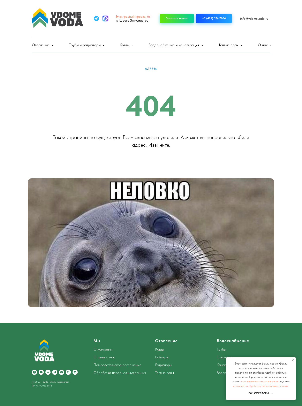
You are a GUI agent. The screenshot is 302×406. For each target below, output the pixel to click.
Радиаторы (163, 365)
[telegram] (54, 372)
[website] (96, 18)
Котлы (125, 45)
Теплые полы (229, 45)
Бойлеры (161, 357)
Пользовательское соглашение (117, 365)
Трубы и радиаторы (85, 45)
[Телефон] (68, 372)
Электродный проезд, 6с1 (134, 16)
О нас (263, 45)
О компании (103, 349)
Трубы (221, 349)
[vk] (48, 372)
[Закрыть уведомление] (293, 360)
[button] (177, 18)
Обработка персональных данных (119, 372)
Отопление (41, 45)
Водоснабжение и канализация (175, 45)
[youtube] (41, 372)
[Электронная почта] (61, 372)
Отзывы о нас (104, 357)
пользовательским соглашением (260, 381)
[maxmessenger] (75, 372)
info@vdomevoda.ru (254, 19)
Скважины (225, 357)
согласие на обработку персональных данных (260, 386)
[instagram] (34, 372)
